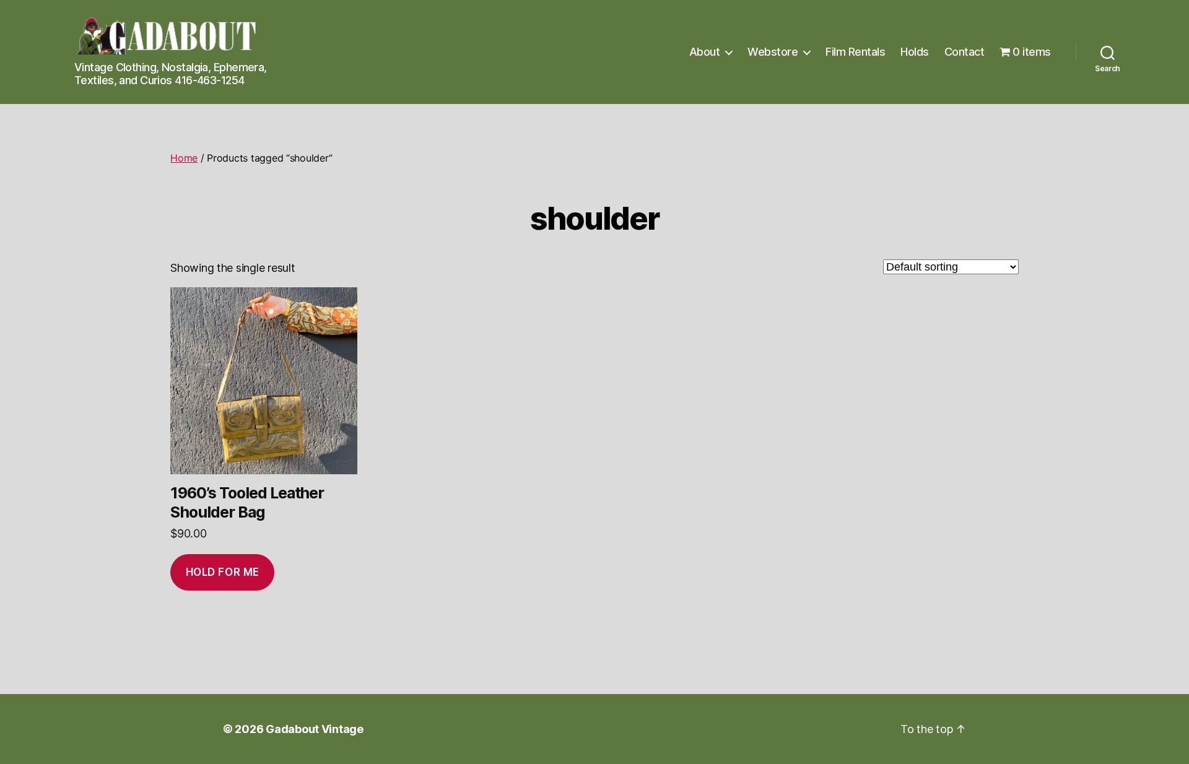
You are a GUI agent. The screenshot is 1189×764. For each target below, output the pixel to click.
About (704, 51)
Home (184, 158)
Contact (964, 51)
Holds (914, 51)
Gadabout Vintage (315, 729)
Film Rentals (855, 51)
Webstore (772, 51)
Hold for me (222, 572)
